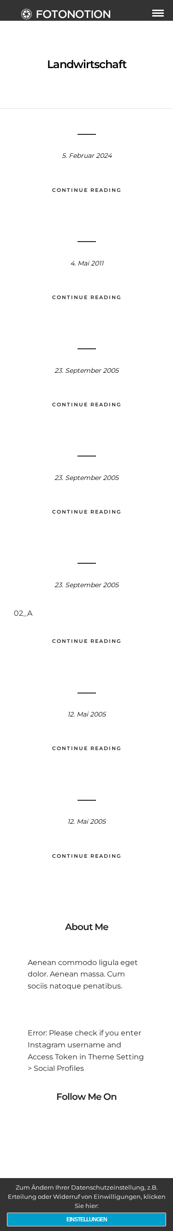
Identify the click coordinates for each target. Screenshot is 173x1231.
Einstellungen (86, 1219)
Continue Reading (86, 190)
